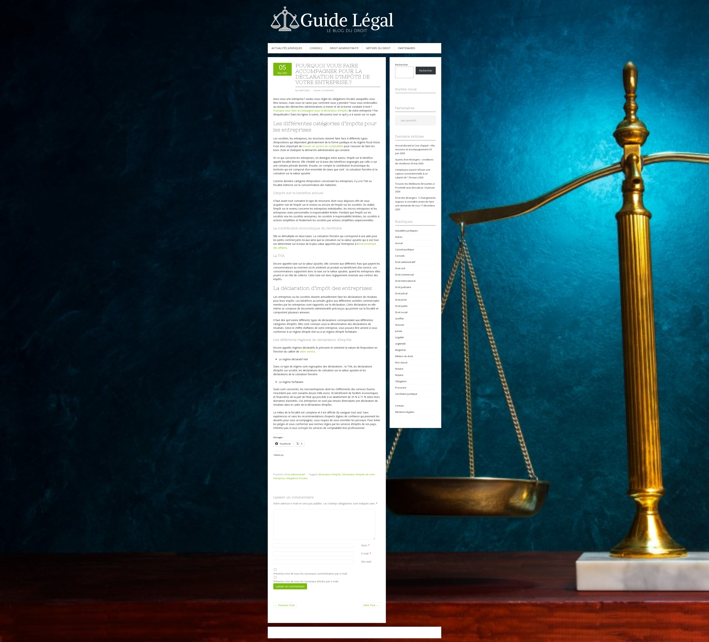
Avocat (399, 243)
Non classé (401, 362)
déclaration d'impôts (329, 474)
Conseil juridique (404, 249)
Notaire (399, 368)
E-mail (365, 553)
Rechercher (401, 64)
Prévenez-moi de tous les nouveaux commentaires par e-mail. (310, 573)
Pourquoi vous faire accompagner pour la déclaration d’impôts (310, 110)
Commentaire (362, 511)
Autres (399, 237)
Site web (366, 561)
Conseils (316, 48)
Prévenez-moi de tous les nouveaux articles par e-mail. (306, 581)
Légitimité (400, 343)
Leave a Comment (324, 90)
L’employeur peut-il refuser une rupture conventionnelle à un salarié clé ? (412, 173)
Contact (399, 405)
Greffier (399, 318)
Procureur (400, 387)
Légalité (399, 337)
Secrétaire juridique (406, 394)
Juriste (398, 331)
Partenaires (406, 48)
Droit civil (400, 268)
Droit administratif (344, 48)
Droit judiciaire (403, 287)
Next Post (371, 605)
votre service (307, 351)
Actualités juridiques (287, 48)
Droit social (401, 312)
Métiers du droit (378, 48)
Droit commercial (404, 274)
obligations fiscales (297, 478)
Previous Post (285, 605)
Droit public (401, 306)
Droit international (405, 281)
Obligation (401, 381)
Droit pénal (401, 293)
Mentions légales (404, 412)
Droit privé (401, 299)
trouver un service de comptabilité (323, 146)
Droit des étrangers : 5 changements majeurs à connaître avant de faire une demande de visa (415, 201)
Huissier (399, 324)
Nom (364, 545)
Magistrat (400, 350)
